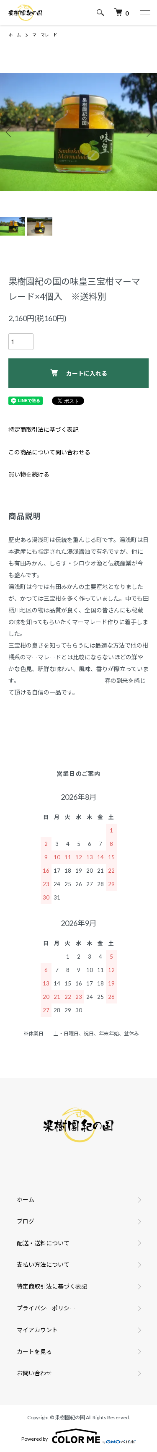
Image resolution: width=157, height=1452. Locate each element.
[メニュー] (144, 12)
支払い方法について (43, 1264)
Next (147, 131)
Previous (9, 131)
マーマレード (44, 34)
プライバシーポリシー (46, 1308)
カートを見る (34, 1351)
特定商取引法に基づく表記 (43, 429)
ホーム (14, 34)
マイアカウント (37, 1329)
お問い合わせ (34, 1373)
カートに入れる (86, 373)
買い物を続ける (28, 474)
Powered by (34, 1439)
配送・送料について (43, 1243)
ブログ (25, 1221)
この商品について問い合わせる (49, 452)
